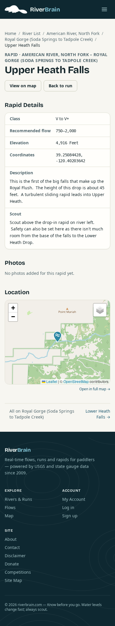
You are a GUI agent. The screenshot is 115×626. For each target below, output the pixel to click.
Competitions (18, 572)
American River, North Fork (73, 33)
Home (10, 33)
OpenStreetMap (76, 381)
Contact (12, 547)
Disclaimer (15, 555)
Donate (12, 564)
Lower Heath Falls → (98, 414)
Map (9, 515)
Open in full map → (94, 388)
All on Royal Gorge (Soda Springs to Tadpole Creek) (41, 414)
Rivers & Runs (18, 499)
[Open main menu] (104, 9)
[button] (57, 336)
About (11, 539)
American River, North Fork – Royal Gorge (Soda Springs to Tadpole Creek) (56, 57)
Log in (68, 507)
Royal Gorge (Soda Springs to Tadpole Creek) (49, 39)
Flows (10, 507)
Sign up (70, 515)
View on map (23, 85)
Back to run (60, 85)
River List (31, 33)
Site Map (13, 580)
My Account (73, 499)
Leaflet (51, 381)
